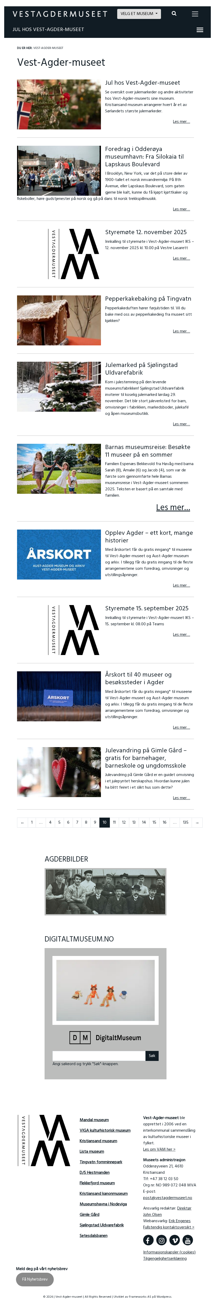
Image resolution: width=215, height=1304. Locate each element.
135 (186, 822)
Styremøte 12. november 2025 (146, 233)
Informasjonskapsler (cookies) (169, 1252)
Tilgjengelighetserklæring (165, 1258)
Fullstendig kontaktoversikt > (168, 1227)
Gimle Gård (89, 1214)
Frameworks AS (140, 1297)
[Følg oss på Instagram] (161, 1240)
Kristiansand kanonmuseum (104, 1193)
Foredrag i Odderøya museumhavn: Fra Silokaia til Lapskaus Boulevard (144, 157)
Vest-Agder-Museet (48, 48)
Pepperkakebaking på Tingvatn (148, 299)
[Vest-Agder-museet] (60, 14)
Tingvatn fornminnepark (101, 1162)
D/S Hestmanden (95, 1172)
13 (134, 822)
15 (154, 822)
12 (124, 822)
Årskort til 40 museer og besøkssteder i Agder (138, 679)
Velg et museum (137, 14)
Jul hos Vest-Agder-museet (48, 30)
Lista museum (92, 1151)
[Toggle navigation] (195, 14)
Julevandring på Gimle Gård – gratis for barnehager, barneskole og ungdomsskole (146, 758)
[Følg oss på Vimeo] (174, 1240)
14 (144, 822)
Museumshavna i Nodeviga (103, 1204)
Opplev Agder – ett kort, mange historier (149, 537)
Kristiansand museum (98, 1141)
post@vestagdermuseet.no (167, 1198)
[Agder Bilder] (105, 891)
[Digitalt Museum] (105, 1038)
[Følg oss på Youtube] (187, 1240)
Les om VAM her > (159, 1149)
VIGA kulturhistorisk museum (105, 1130)
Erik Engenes (180, 1221)
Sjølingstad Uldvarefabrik (102, 1225)
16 (164, 822)
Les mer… (181, 122)
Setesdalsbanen (94, 1235)
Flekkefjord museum (97, 1183)
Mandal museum (94, 1120)
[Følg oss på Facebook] (148, 1240)
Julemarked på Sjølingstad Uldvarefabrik (141, 369)
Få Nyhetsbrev (35, 1279)
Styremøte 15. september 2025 (147, 609)
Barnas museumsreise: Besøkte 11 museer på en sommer (147, 451)
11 (114, 822)
